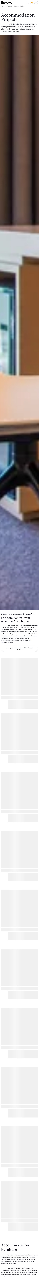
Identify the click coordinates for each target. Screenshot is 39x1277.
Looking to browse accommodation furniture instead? (19, 649)
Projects (9, 6)
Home (3, 6)
